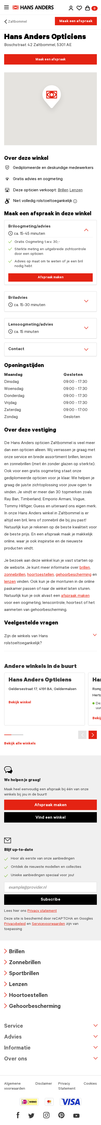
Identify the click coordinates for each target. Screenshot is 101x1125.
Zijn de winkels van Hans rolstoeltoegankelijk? (26, 640)
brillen (85, 568)
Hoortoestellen (26, 996)
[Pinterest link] (61, 1115)
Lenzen (76, 190)
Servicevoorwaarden (48, 924)
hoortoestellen (40, 575)
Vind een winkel (50, 818)
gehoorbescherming (73, 575)
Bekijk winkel (20, 703)
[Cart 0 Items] (87, 8)
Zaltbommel (17, 22)
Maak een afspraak (75, 22)
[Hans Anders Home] (36, 7)
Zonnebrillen (22, 963)
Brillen (63, 190)
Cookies (90, 1084)
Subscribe (50, 900)
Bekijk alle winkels (20, 744)
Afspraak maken (50, 278)
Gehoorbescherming (32, 1007)
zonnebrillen (14, 575)
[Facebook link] (18, 1115)
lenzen (10, 582)
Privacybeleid (15, 924)
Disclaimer (43, 1084)
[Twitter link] (31, 1115)
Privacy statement (42, 911)
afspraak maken (75, 596)
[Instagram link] (46, 1115)
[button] (71, 8)
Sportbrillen (21, 974)
